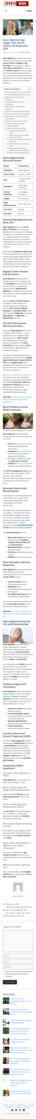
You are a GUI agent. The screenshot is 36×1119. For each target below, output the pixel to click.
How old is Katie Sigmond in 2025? (18, 132)
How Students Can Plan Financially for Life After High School (21, 1012)
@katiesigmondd (21, 463)
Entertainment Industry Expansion (17, 114)
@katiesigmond (20, 444)
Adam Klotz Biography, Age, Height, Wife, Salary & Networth (20, 1082)
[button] (6, 10)
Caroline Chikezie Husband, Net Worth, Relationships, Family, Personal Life (18, 399)
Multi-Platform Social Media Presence (15, 108)
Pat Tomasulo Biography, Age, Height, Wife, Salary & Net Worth (20, 1061)
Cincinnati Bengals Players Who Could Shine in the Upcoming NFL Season (20, 1031)
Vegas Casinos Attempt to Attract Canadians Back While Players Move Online (21, 1050)
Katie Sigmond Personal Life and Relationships (16, 117)
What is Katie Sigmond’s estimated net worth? (20, 140)
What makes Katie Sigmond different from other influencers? (19, 149)
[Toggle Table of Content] (29, 89)
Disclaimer (18, 1107)
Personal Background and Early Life (17, 95)
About (5, 1105)
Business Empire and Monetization (17, 111)
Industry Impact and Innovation (16, 121)
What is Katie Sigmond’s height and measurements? (19, 136)
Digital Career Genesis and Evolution (14, 98)
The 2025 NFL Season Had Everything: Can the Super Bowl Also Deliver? (20, 1071)
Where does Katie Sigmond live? (19, 152)
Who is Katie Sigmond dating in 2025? (19, 145)
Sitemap (26, 1107)
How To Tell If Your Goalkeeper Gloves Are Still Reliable (20, 1001)
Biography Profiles (12, 904)
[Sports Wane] (16, 3)
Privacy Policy (21, 1105)
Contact (12, 1105)
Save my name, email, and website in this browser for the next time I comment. (19, 973)
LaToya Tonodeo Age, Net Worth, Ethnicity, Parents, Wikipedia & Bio (17, 613)
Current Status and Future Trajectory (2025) (15, 125)
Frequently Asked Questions (16, 128)
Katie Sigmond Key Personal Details (17, 92)
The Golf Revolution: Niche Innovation (14, 103)
